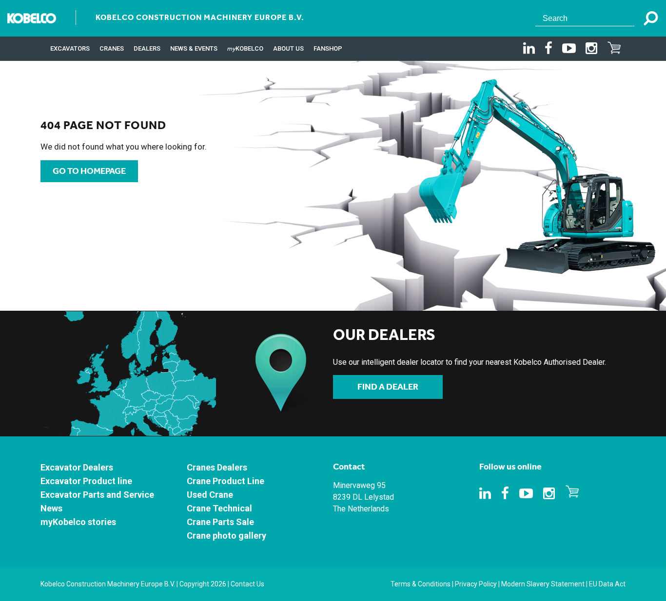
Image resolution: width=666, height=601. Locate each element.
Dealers (147, 48)
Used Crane (210, 494)
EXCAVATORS (70, 48)
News (51, 508)
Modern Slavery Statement (543, 584)
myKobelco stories (78, 522)
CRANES (111, 48)
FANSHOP (327, 48)
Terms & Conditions (421, 584)
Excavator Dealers (76, 467)
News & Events (193, 48)
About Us (288, 48)
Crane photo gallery (226, 535)
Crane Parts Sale (220, 522)
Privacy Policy (476, 584)
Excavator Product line (86, 481)
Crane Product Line (225, 481)
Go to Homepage (89, 171)
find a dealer (387, 386)
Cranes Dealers (217, 467)
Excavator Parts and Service (97, 494)
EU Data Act (607, 584)
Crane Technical (219, 508)
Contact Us (247, 584)
